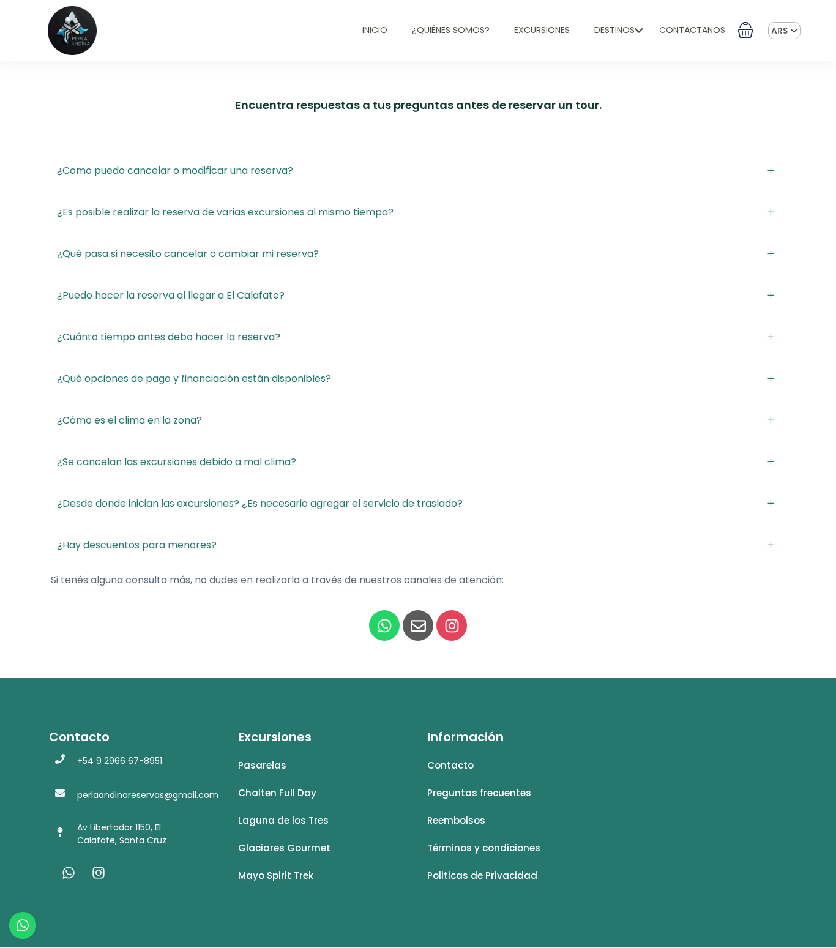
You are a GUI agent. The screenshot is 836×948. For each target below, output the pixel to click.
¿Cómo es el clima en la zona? (129, 420)
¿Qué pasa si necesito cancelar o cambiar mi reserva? (188, 254)
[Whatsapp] (384, 625)
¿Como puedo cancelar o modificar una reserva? (175, 170)
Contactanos (692, 30)
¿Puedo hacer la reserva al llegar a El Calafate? (171, 295)
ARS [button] (780, 30)
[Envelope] (418, 625)
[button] (745, 30)
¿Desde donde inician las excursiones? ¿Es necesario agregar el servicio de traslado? (260, 503)
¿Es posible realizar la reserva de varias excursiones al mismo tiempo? (225, 212)
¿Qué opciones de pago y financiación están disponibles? (194, 378)
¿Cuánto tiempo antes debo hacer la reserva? (168, 337)
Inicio (374, 30)
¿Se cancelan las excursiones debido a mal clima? (176, 462)
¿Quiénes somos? (451, 30)
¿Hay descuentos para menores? (137, 545)
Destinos (614, 30)
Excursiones (542, 30)
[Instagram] (451, 625)
